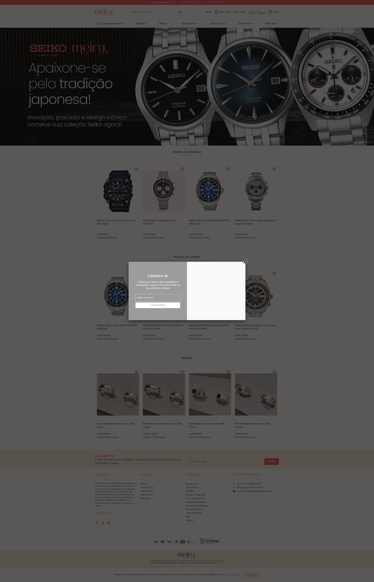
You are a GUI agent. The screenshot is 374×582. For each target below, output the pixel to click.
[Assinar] (157, 305)
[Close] (245, 261)
